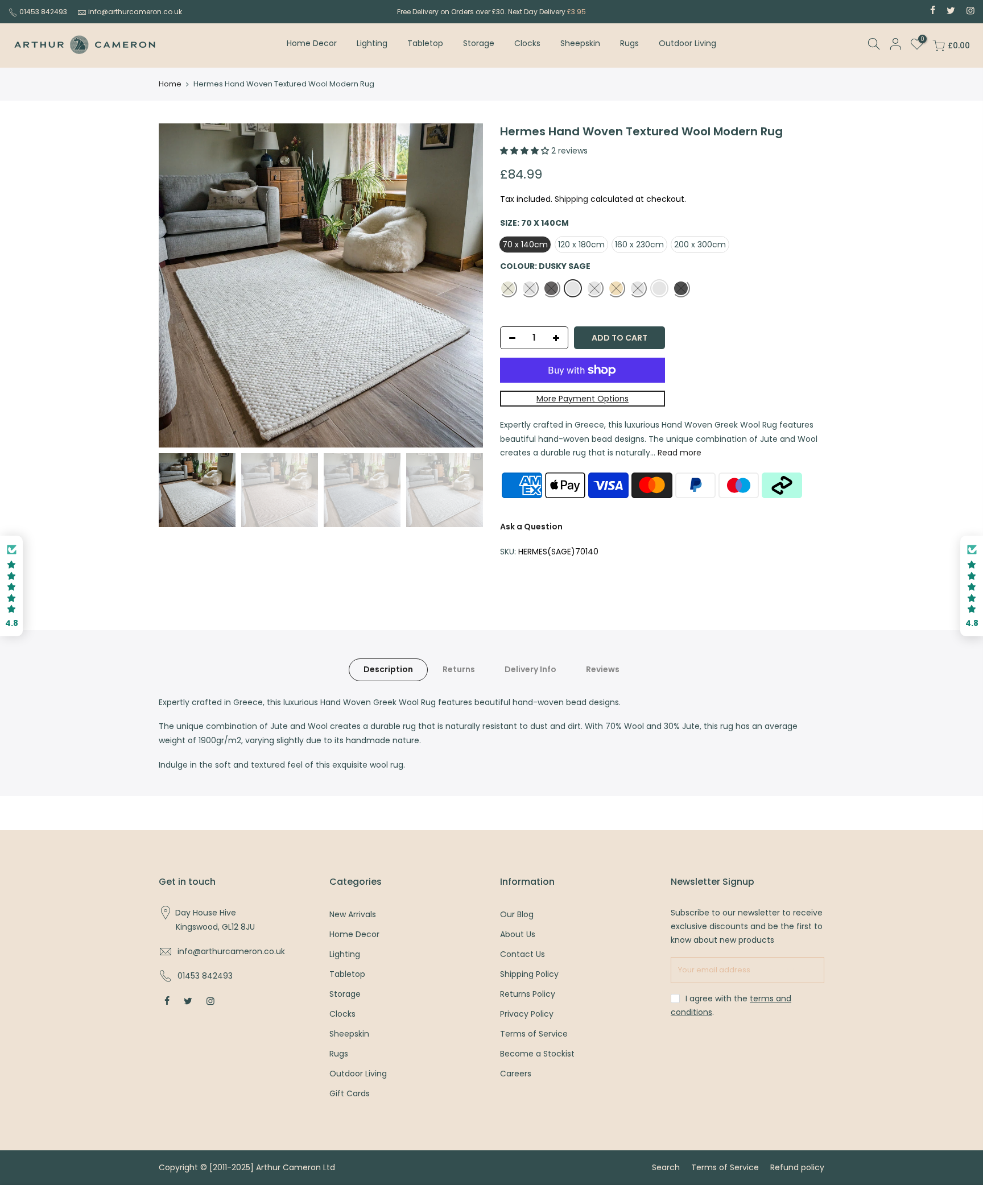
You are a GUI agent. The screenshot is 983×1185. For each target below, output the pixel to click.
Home (170, 84)
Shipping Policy (529, 974)
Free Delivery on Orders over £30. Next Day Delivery (491, 11)
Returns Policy (527, 994)
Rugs (629, 43)
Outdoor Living (687, 43)
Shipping (571, 199)
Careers (515, 1073)
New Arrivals (352, 914)
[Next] (463, 285)
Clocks (527, 43)
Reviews (602, 669)
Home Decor (312, 43)
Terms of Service (534, 1033)
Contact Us (522, 954)
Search (666, 1167)
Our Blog (517, 914)
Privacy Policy (527, 1014)
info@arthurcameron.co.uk (135, 11)
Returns (459, 669)
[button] (11, 586)
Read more (678, 452)
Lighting (372, 43)
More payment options (582, 398)
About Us (517, 934)
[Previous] (179, 285)
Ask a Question (531, 526)
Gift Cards (349, 1093)
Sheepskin (580, 43)
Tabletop (425, 43)
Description (388, 669)
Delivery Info (530, 669)
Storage (478, 43)
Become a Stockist (537, 1053)
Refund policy (797, 1167)
